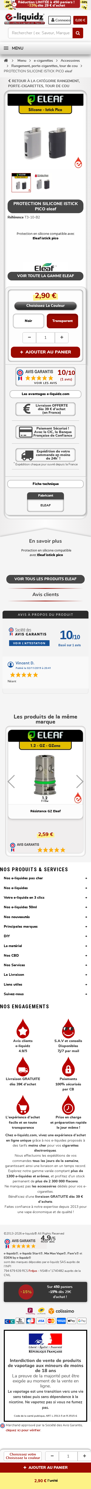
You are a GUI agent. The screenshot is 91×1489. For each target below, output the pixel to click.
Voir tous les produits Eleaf (45, 579)
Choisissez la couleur (45, 306)
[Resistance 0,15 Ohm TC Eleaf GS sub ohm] (45, 767)
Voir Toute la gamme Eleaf (45, 276)
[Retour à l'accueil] (6, 60)
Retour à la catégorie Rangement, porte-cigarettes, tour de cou (44, 83)
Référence (16, 217)
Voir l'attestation (29, 643)
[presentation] (11, 781)
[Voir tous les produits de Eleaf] (45, 267)
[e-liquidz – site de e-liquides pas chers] (24, 18)
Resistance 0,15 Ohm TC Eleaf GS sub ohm (45, 811)
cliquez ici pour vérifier (23, 1430)
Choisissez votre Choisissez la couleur (23, 1456)
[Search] (78, 33)
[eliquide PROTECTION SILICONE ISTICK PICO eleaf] (21, 182)
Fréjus (33, 1270)
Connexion (62, 20)
